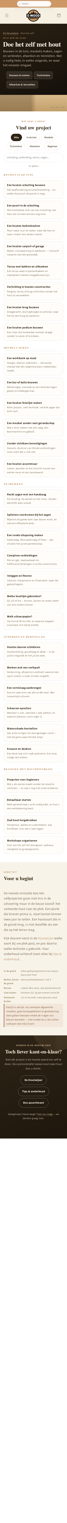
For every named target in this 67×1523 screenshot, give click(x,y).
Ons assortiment (33, 1102)
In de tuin (32, 137)
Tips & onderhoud (33, 1091)
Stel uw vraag (44, 1113)
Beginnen (52, 146)
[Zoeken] (20, 3)
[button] (7, 15)
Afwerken (35, 146)
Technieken (16, 146)
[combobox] (35, 4)
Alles (16, 137)
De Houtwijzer (11, 33)
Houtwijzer (45, 938)
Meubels (48, 137)
